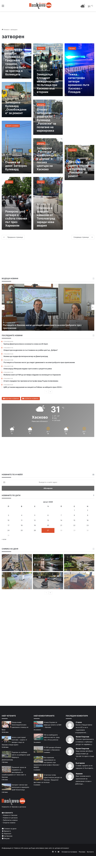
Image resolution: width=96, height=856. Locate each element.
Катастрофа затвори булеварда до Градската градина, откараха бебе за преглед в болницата (15, 62)
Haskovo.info (19, 848)
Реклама (82, 852)
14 (61, 520)
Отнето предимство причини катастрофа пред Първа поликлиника (38, 328)
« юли (4, 539)
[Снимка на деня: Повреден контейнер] (17, 580)
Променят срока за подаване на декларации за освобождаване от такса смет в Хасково (14, 772)
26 (35, 530)
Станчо (79, 722)
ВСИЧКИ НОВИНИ (12, 398)
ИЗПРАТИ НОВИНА (31, 398)
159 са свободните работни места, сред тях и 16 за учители (51, 737)
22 (74, 525)
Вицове (7, 838)
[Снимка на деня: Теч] (48, 562)
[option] (48, 307)
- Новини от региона (9, 818)
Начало (6, 29)
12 (35, 520)
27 (48, 530)
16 (87, 520)
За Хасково (8, 836)
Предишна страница (15, 237)
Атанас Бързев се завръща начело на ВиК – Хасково (52, 724)
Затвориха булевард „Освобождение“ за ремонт (15, 108)
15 (74, 520)
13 (48, 520)
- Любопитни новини (10, 820)
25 (22, 530)
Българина (80, 763)
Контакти (90, 852)
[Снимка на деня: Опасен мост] (17, 562)
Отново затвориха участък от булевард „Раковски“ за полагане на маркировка (46, 120)
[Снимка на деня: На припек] (79, 562)
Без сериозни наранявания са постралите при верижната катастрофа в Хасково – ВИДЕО (47, 762)
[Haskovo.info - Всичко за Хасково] (40, 5)
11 (21, 520)
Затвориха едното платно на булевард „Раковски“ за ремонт (78, 169)
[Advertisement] (79, 121)
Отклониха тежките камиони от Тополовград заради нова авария (46, 216)
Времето (7, 831)
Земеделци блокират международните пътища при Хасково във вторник (48, 83)
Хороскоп (7, 833)
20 (48, 525)
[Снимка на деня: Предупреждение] (79, 580)
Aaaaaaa (79, 774)
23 (88, 525)
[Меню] (3, 6)
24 (8, 530)
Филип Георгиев (82, 737)
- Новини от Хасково (9, 815)
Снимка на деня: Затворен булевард (16, 166)
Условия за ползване (69, 852)
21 (61, 525)
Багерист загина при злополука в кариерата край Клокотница (20, 787)
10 (8, 520)
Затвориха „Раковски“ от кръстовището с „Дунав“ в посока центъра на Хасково (47, 158)
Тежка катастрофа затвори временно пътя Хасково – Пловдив (78, 83)
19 (35, 525)
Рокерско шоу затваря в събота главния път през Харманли (16, 218)
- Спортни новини (8, 823)
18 (21, 525)
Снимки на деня (10, 829)
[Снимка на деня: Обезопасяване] (48, 580)
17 (8, 525)
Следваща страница (81, 237)
